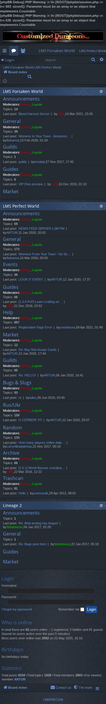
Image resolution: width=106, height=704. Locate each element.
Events (10, 265)
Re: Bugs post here (32, 544)
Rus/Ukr (12, 405)
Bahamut (12, 140)
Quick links (5, 52)
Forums (14, 52)
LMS (60, 114)
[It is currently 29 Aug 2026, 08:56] (5, 81)
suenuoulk (41, 493)
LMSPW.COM (53, 699)
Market (11, 192)
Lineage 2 (12, 505)
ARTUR (12, 232)
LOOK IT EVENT (31, 279)
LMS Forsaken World (23, 91)
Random (12, 428)
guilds (23, 162)
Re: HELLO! (27, 375)
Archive (11, 453)
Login (9, 59)
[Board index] (53, 36)
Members (24, 52)
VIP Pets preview (31, 184)
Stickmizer (14, 527)
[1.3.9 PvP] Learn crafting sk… (40, 301)
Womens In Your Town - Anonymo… (44, 136)
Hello (22, 493)
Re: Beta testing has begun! (38, 523)
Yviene (25, 104)
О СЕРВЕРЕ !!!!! (30, 420)
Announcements (21, 99)
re (20, 397)
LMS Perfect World (21, 206)
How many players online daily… (42, 442)
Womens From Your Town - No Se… (45, 254)
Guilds (10, 147)
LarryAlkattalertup (19, 446)
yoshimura (67, 327)
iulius (33, 397)
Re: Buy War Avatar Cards (38, 349)
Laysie (37, 104)
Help (8, 313)
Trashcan (13, 478)
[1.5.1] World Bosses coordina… (42, 468)
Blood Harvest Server (34, 114)
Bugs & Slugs (17, 383)
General (12, 121)
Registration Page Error (35, 327)
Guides (11, 169)
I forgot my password (16, 609)
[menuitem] (56, 51)
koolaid (40, 162)
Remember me (69, 609)
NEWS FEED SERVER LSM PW (41, 228)
